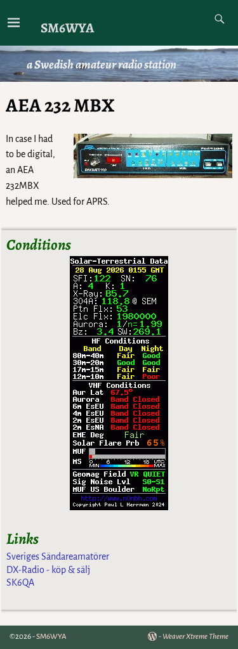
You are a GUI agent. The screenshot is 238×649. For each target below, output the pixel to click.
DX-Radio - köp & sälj (48, 570)
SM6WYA (67, 27)
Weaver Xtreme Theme (195, 637)
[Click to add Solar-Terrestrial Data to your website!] (119, 507)
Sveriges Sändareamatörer (57, 556)
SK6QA (20, 582)
